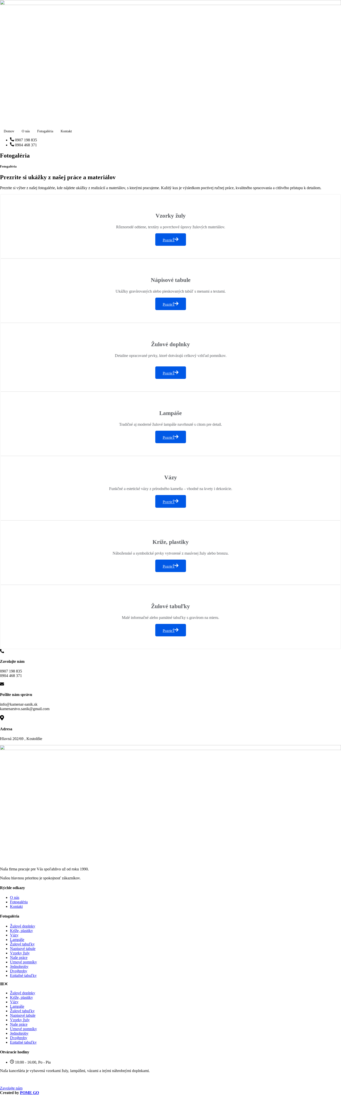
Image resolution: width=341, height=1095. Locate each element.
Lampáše (17, 939)
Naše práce (18, 957)
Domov (9, 131)
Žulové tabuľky (22, 944)
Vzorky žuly (20, 953)
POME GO (29, 1093)
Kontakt (66, 131)
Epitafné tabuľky (23, 975)
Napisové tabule (22, 948)
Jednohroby (19, 966)
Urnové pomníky (23, 962)
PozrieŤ (169, 240)
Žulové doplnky (22, 926)
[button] (170, 984)
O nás (26, 131)
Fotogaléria (45, 131)
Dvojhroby (18, 971)
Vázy (14, 935)
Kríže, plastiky (21, 930)
